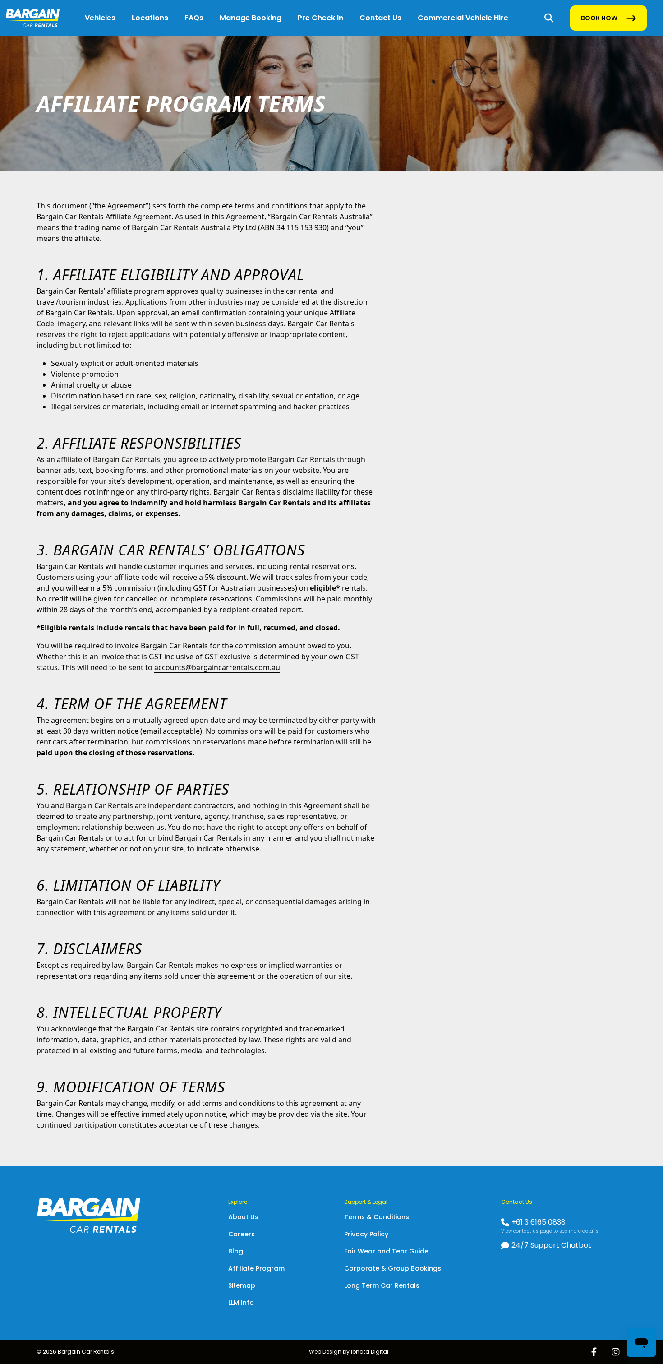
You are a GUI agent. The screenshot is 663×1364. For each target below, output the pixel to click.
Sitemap (241, 1285)
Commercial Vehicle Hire (463, 18)
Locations (150, 18)
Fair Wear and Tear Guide (386, 1251)
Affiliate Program (256, 1268)
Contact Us (380, 18)
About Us (243, 1216)
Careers (241, 1234)
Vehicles (100, 18)
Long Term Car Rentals (381, 1285)
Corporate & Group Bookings (392, 1268)
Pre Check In (320, 18)
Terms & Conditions (376, 1216)
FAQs (193, 18)
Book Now (598, 20)
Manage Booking (250, 18)
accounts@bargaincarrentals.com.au (217, 667)
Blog (235, 1251)
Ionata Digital (369, 1351)
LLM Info (241, 1302)
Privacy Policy (366, 1234)
